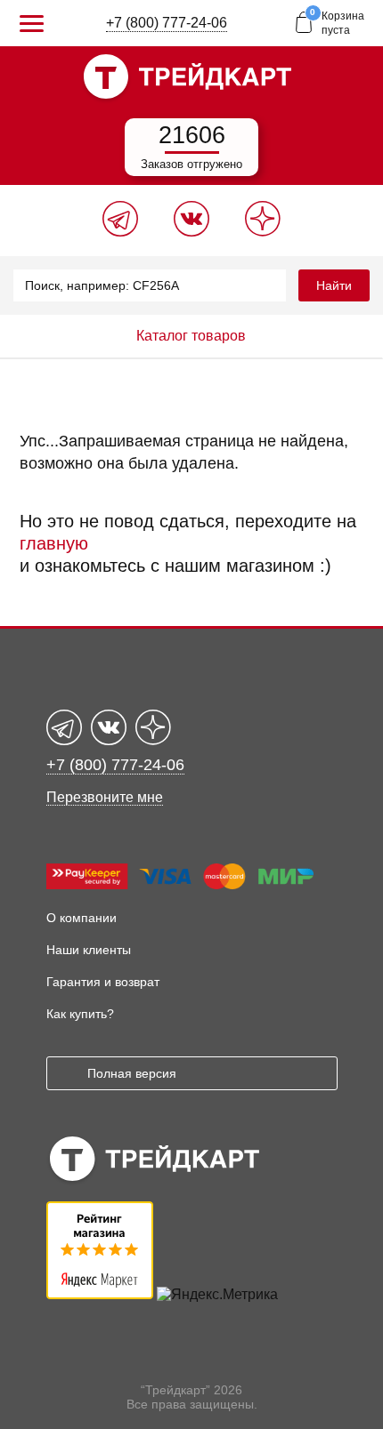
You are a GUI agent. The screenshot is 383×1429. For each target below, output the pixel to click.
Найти (334, 285)
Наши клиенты (88, 950)
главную (54, 543)
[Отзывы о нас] (99, 1294)
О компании (81, 918)
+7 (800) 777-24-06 (166, 22)
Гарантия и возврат (102, 982)
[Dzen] (263, 231)
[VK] (191, 231)
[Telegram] (120, 231)
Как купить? (80, 1014)
